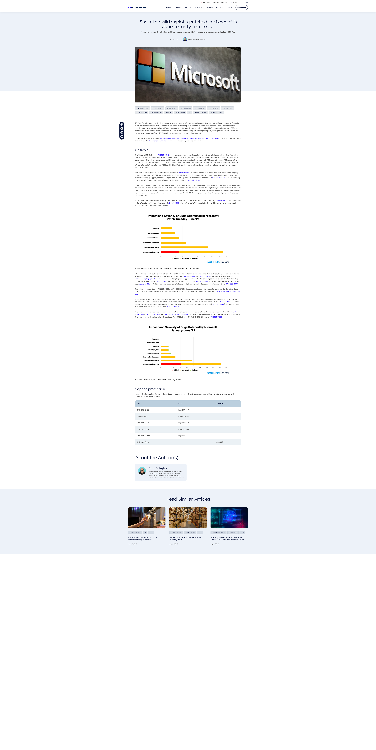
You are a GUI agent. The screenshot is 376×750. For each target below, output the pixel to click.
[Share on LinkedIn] (121, 132)
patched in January (195, 180)
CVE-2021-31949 (173, 307)
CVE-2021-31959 (184, 173)
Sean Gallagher (200, 39)
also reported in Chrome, (157, 141)
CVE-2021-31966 (226, 302)
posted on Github (145, 284)
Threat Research (157, 108)
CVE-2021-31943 (153, 314)
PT (189, 112)
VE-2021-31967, (173, 203)
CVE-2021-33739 (201, 281)
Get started (241, 8)
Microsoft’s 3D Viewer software (176, 314)
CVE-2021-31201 (186, 108)
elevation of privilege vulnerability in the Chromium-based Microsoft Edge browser (189, 138)
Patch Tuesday (180, 112)
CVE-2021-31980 (218, 304)
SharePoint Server (200, 112)
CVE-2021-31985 (227, 108)
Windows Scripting (216, 112)
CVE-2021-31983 (215, 317)
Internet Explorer (156, 112)
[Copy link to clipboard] (121, 124)
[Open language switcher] (247, 2)
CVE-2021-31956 (213, 108)
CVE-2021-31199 (172, 108)
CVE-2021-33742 (162, 155)
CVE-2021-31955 (199, 108)
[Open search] (241, 2)
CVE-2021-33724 (141, 112)
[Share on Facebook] (121, 136)
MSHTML (168, 112)
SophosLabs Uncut (142, 108)
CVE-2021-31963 (222, 200)
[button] (234, 2)
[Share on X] (121, 128)
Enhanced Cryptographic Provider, (147, 279)
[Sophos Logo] (137, 7)
